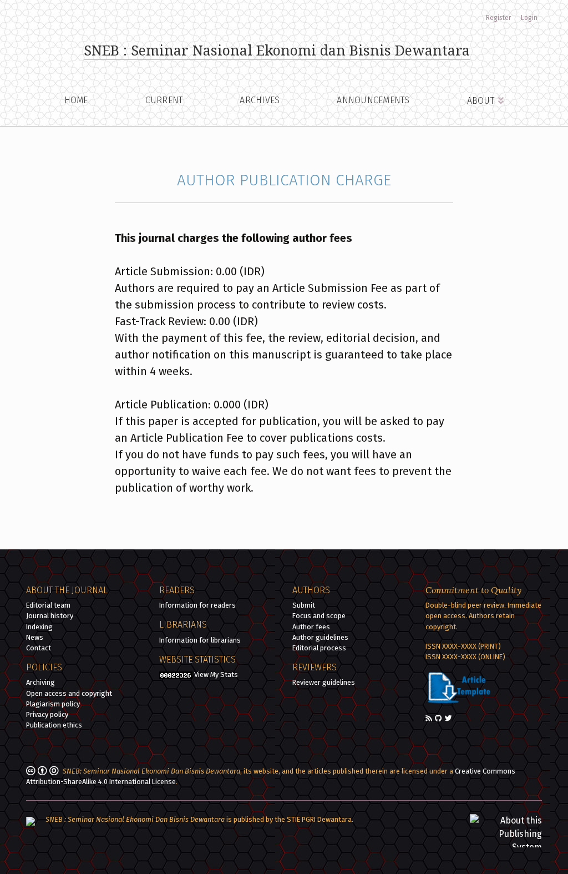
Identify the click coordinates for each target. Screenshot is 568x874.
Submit (303, 605)
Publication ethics (54, 725)
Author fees (311, 627)
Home (76, 100)
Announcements (373, 100)
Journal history (49, 616)
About (482, 100)
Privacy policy (47, 714)
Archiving (40, 682)
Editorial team (48, 605)
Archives (260, 100)
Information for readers (197, 605)
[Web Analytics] (175, 674)
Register (498, 18)
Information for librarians (200, 640)
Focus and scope (319, 616)
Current (164, 100)
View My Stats (216, 674)
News (34, 637)
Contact (38, 648)
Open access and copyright (69, 693)
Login (529, 18)
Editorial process (319, 648)
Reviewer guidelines (323, 682)
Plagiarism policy (53, 704)
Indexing (39, 627)
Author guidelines (320, 637)
